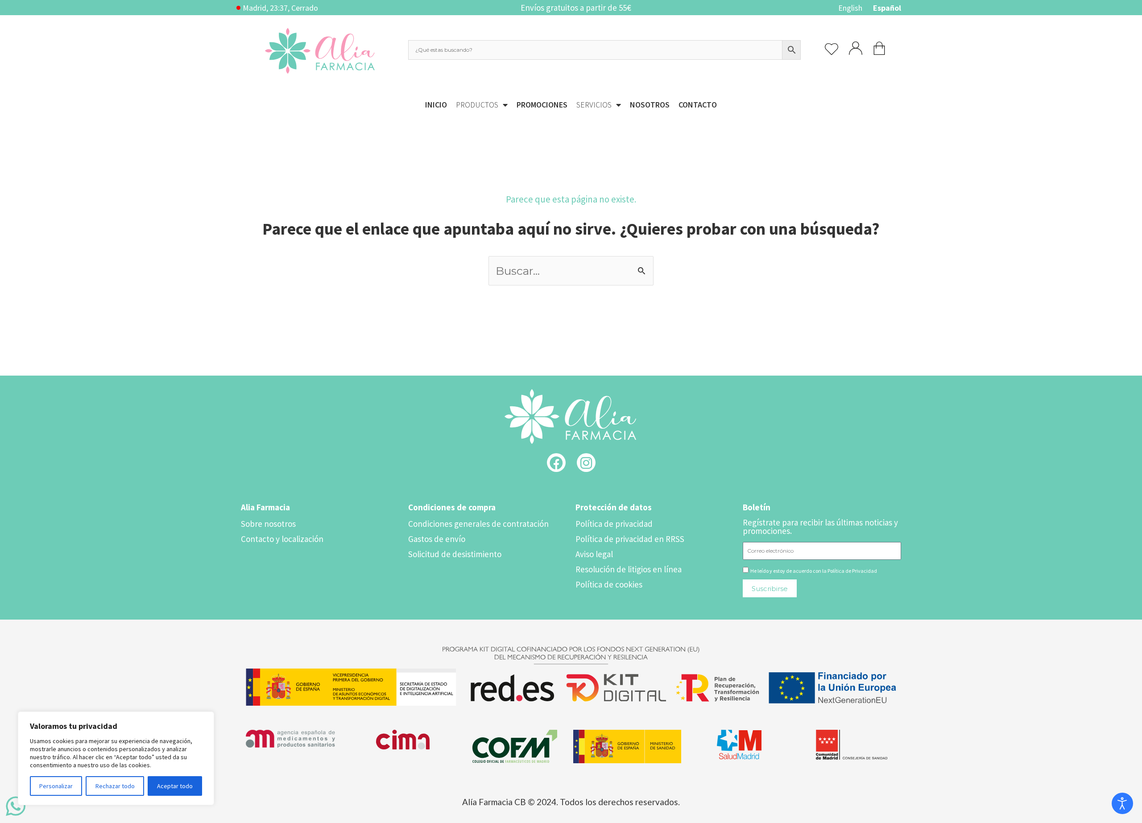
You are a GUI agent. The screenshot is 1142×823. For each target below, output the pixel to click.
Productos (477, 104)
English (850, 8)
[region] (116, 758)
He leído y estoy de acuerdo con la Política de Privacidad (813, 570)
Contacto (698, 104)
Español (887, 8)
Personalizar (56, 786)
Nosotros (650, 104)
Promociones (542, 104)
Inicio (436, 104)
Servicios (594, 104)
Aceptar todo (175, 786)
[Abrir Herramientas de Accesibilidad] (1122, 803)
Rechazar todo (115, 786)
